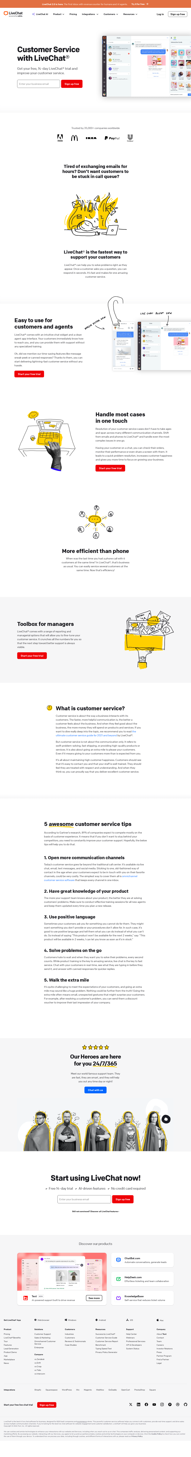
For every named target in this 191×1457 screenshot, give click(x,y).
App (5, 1355)
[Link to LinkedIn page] (138, 1405)
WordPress (67, 1389)
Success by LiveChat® (105, 1334)
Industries (69, 1334)
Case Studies (71, 1345)
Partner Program (164, 1355)
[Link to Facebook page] (146, 1405)
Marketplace (9, 1359)
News (6, 1363)
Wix (77, 1389)
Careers (160, 1345)
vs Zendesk (39, 1359)
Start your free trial (29, 374)
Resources (129, 14)
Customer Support (42, 1334)
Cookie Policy (156, 1434)
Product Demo (10, 1352)
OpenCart (125, 1389)
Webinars (130, 1337)
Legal (159, 1363)
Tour (6, 1341)
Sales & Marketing (42, 1337)
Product (57, 14)
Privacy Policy (136, 1436)
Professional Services (135, 1341)
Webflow (100, 1389)
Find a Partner (163, 1359)
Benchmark (101, 1345)
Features (8, 1345)
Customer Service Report (107, 1341)
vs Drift (37, 1362)
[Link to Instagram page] (162, 1405)
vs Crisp (37, 1366)
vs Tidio (37, 1370)
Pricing (73, 14)
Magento (88, 1389)
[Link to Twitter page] (130, 1405)
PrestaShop (139, 1389)
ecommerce (82, 1421)
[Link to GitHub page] (185, 1405)
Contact (160, 1337)
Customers (109, 14)
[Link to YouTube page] (154, 1405)
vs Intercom (39, 1373)
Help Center (131, 1334)
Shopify (37, 1389)
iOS (131, 1320)
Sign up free (177, 14)
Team (159, 1341)
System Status (132, 1348)
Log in (160, 14)
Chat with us (95, 1090)
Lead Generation (11, 1348)
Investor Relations (165, 1348)
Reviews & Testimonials (75, 1341)
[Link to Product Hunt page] (170, 1405)
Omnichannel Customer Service (45, 1342)
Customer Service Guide (106, 1337)
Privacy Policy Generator (106, 1352)
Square (152, 1389)
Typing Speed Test (104, 1348)
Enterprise (39, 1347)
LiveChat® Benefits (12, 1337)
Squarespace (51, 1389)
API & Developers (134, 1345)
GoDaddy (113, 1389)
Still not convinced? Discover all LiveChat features (95, 1211)
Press (159, 1352)
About (161, 1334)
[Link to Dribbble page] (177, 1405)
